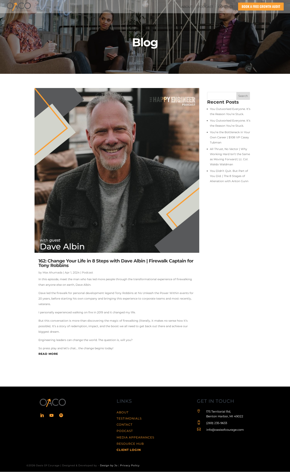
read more (48, 354)
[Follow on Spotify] (61, 415)
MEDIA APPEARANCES (135, 437)
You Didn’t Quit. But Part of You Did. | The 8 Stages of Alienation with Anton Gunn (229, 176)
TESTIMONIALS (129, 418)
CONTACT (125, 424)
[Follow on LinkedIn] (42, 415)
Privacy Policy (130, 465)
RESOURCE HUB (130, 444)
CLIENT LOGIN (129, 450)
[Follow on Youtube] (51, 415)
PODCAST (125, 431)
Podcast (87, 272)
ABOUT (123, 412)
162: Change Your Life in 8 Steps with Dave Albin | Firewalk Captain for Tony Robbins (115, 263)
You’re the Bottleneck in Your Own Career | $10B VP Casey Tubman (230, 137)
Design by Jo (109, 465)
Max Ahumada (52, 272)
